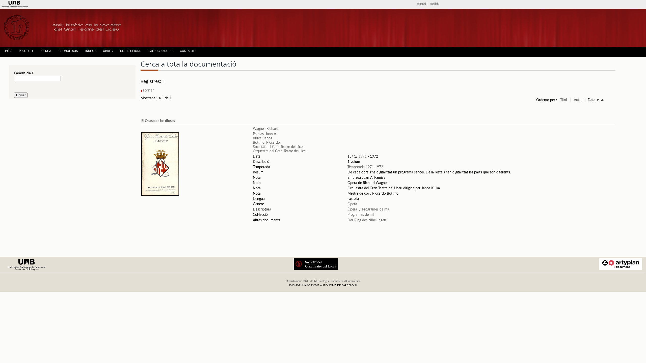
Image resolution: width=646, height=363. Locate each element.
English (434, 4)
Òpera (352, 204)
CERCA (46, 50)
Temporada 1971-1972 (365, 167)
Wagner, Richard (265, 129)
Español (421, 4)
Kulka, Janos (262, 138)
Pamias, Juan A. (265, 134)
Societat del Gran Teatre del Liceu (279, 147)
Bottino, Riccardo (266, 142)
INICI (8, 50)
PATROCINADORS (160, 50)
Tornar (148, 90)
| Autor (576, 100)
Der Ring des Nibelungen (366, 220)
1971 (363, 156)
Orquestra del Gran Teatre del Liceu (280, 151)
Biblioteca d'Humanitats (345, 281)
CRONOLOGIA (68, 50)
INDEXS (90, 50)
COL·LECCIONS (130, 50)
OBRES (108, 50)
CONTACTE (187, 50)
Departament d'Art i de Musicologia (307, 281)
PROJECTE (26, 50)
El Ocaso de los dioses (158, 121)
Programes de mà (375, 209)
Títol (563, 100)
